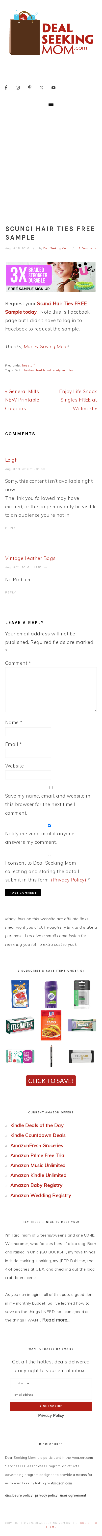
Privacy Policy (51, 1415)
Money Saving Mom (46, 346)
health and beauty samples (54, 370)
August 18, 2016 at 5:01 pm (25, 469)
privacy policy (46, 1495)
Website (14, 766)
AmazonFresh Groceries (36, 1145)
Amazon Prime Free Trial (38, 1155)
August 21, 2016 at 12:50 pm (26, 567)
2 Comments (88, 248)
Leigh (11, 460)
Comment (18, 663)
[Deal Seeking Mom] (51, 56)
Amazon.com (61, 1483)
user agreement (73, 1495)
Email (13, 744)
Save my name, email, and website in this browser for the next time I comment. (48, 804)
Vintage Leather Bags (30, 558)
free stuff (28, 365)
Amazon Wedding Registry (40, 1195)
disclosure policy (19, 1495)
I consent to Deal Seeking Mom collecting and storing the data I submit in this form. (47, 871)
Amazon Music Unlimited (38, 1165)
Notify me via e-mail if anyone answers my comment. (40, 838)
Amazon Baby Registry (36, 1185)
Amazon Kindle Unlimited (38, 1175)
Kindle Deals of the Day (37, 1125)
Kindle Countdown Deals (38, 1135)
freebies (29, 370)
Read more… (56, 1320)
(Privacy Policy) (68, 880)
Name (14, 722)
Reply (10, 528)
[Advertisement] (51, 164)
